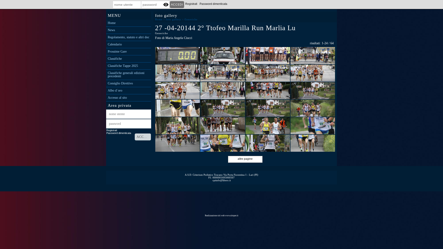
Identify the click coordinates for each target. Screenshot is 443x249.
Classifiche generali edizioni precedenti (126, 74)
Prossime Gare (117, 51)
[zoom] (177, 55)
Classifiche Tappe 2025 (123, 66)
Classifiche (115, 58)
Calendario (115, 44)
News (111, 30)
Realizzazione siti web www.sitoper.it (221, 215)
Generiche (191, 19)
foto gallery (173, 19)
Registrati (191, 4)
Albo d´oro (115, 90)
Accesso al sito (117, 97)
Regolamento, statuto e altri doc (128, 37)
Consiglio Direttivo (120, 83)
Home (112, 23)
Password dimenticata (213, 4)
